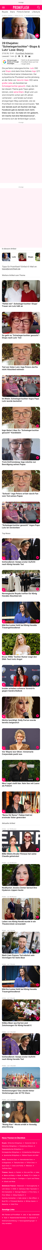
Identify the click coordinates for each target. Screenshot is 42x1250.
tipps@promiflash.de (11, 269)
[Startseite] (21, 7)
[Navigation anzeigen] (3, 7)
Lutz (32, 68)
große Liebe (7, 83)
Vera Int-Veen (23, 80)
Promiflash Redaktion (24, 53)
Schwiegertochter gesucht (13, 86)
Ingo (34, 71)
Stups (8, 71)
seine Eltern (18, 92)
